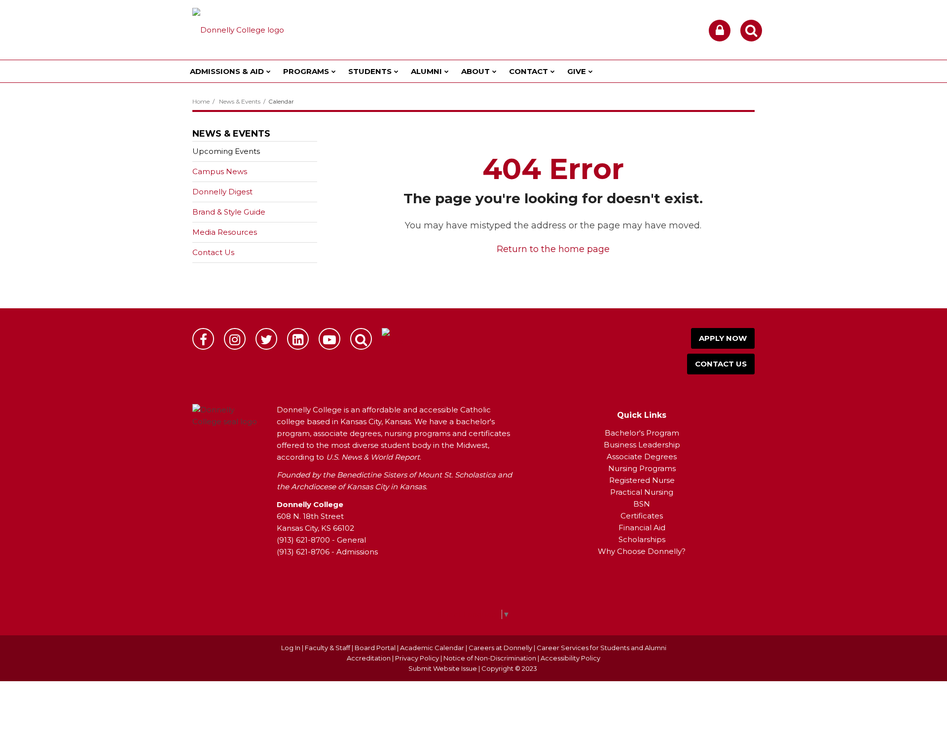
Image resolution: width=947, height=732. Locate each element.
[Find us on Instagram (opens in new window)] (235, 339)
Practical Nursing (641, 492)
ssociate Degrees (644, 456)
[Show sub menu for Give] (590, 71)
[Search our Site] (751, 30)
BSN (641, 504)
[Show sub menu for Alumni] (446, 71)
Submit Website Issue (442, 668)
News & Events (239, 101)
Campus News (219, 171)
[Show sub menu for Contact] (552, 71)
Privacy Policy (417, 658)
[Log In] (719, 30)
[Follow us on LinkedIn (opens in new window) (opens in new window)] (298, 339)
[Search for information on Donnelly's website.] (361, 339)
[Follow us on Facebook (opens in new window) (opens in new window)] (203, 339)
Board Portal (375, 648)
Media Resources (224, 232)
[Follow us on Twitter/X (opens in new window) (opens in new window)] (266, 339)
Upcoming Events (226, 151)
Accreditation (369, 658)
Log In (290, 648)
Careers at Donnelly (500, 648)
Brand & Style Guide (228, 212)
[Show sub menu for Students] (396, 71)
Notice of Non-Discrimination (490, 658)
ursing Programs (645, 468)
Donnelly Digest (238, 194)
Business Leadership (642, 444)
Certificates (641, 515)
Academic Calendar (432, 648)
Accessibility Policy (570, 658)
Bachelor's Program (642, 433)
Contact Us (213, 252)
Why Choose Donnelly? (642, 551)
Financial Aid (642, 527)
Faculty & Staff (327, 648)
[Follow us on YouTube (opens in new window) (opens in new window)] (329, 339)
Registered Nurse (642, 480)
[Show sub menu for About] (494, 71)
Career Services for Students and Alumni (601, 648)
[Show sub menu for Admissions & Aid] (268, 71)
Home (201, 101)
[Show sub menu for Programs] (333, 71)
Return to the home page (553, 249)
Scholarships (642, 539)
